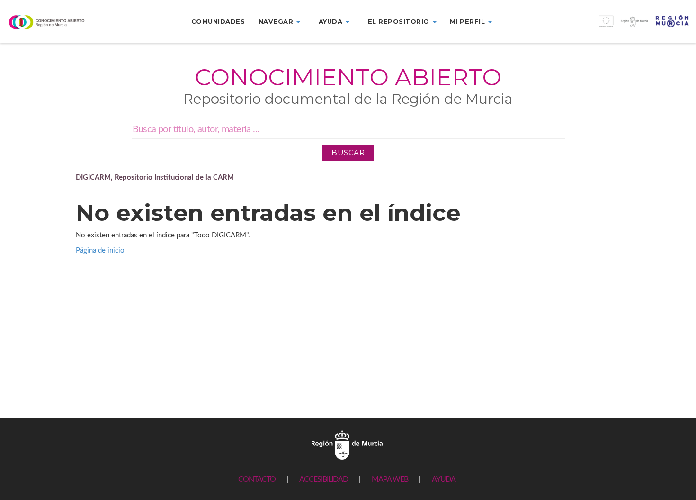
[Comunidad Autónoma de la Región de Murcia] (347, 444)
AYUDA (443, 479)
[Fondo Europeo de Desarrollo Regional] (609, 26)
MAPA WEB (390, 479)
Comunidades (218, 21)
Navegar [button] (277, 21)
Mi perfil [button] (468, 21)
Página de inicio (100, 250)
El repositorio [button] (400, 21)
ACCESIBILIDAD (323, 479)
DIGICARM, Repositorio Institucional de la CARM (155, 177)
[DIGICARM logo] (58, 22)
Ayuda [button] (332, 21)
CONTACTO (257, 479)
